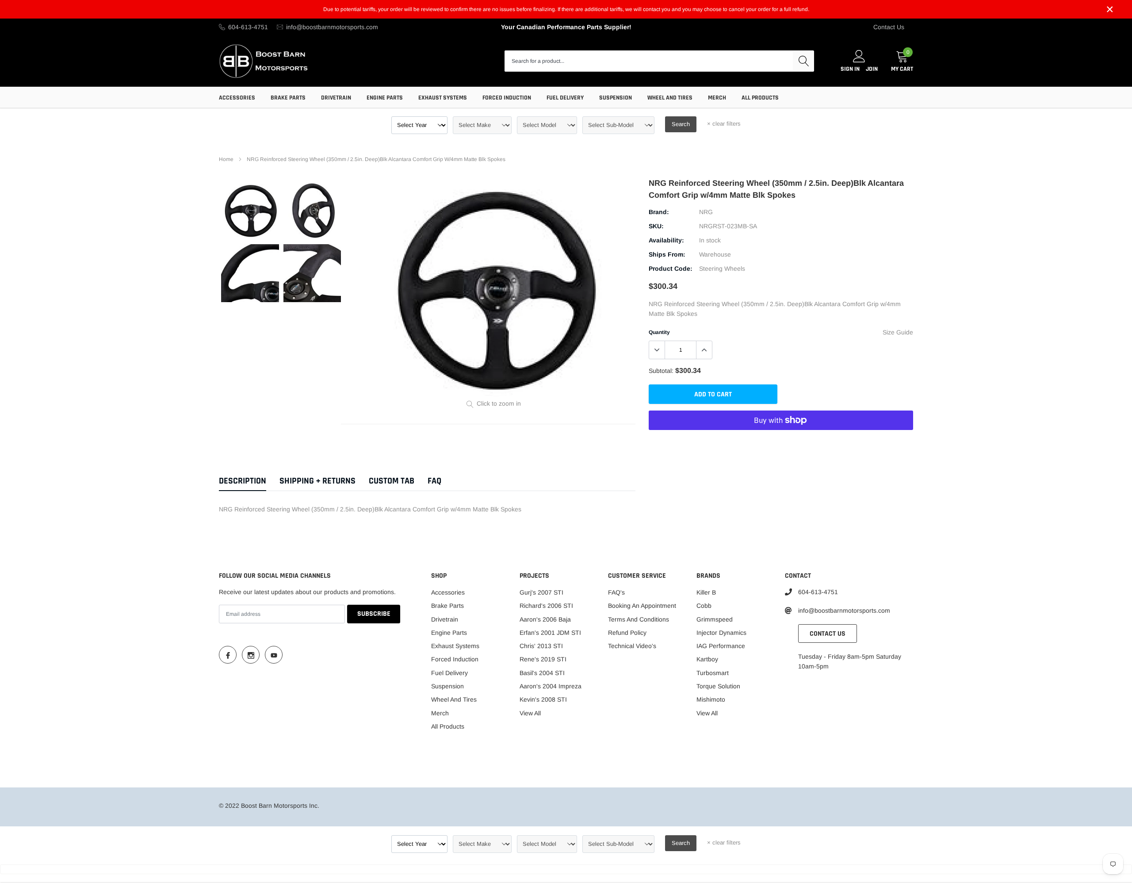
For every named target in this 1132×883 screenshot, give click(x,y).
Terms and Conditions (638, 619)
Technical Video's (632, 645)
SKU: (656, 226)
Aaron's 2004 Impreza (550, 686)
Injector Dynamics (721, 632)
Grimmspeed (714, 619)
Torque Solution (718, 686)
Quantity (659, 332)
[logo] (264, 61)
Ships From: (667, 254)
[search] (803, 61)
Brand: (659, 211)
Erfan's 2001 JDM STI (550, 632)
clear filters (724, 123)
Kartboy (707, 659)
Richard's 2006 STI (546, 605)
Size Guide (898, 332)
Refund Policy (627, 632)
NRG (706, 211)
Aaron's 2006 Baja (545, 619)
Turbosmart (712, 672)
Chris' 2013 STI (541, 645)
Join (872, 69)
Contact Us (888, 27)
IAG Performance (720, 645)
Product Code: (670, 268)
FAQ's (616, 592)
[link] (250, 211)
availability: (666, 240)
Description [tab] (242, 481)
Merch (717, 98)
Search (681, 124)
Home (226, 159)
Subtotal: (661, 370)
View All (530, 713)
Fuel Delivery (565, 98)
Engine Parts (385, 98)
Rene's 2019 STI (543, 659)
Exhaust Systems (442, 98)
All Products (760, 98)
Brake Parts (288, 98)
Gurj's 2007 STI (541, 592)
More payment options (781, 442)
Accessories (237, 98)
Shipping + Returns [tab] (317, 481)
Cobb (703, 605)
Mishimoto (710, 699)
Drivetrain (336, 98)
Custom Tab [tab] (391, 481)
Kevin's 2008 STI (543, 699)
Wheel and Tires (669, 98)
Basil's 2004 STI (542, 672)
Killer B (706, 592)
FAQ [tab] (434, 481)
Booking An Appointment (642, 605)
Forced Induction (506, 98)
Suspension (615, 98)
